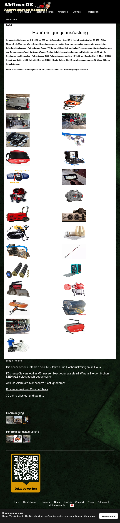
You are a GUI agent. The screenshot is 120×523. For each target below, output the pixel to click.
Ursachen (63, 11)
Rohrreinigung (24, 11)
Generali (79, 502)
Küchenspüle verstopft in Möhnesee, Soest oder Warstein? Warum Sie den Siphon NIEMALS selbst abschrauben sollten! (57, 374)
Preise (91, 502)
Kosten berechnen (44, 11)
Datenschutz (12, 19)
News (57, 502)
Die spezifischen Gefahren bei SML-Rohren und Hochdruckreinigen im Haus (53, 367)
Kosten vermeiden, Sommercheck (27, 389)
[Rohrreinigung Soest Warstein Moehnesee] (27, 4)
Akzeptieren (108, 516)
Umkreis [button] (76, 11)
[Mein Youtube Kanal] (72, 505)
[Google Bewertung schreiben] (25, 472)
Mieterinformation (57, 505)
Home (9, 11)
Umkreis (67, 502)
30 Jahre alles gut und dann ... (25, 395)
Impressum (93, 11)
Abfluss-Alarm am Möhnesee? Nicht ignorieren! (35, 383)
